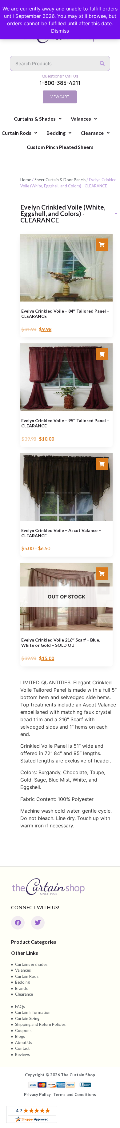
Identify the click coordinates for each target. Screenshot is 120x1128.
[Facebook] (18, 923)
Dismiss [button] (60, 31)
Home (25, 179)
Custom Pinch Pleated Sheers (60, 147)
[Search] (102, 63)
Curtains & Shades (35, 119)
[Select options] (102, 244)
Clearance (92, 133)
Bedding (56, 133)
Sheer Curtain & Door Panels (60, 179)
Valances (81, 119)
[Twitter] (38, 923)
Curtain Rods (16, 133)
